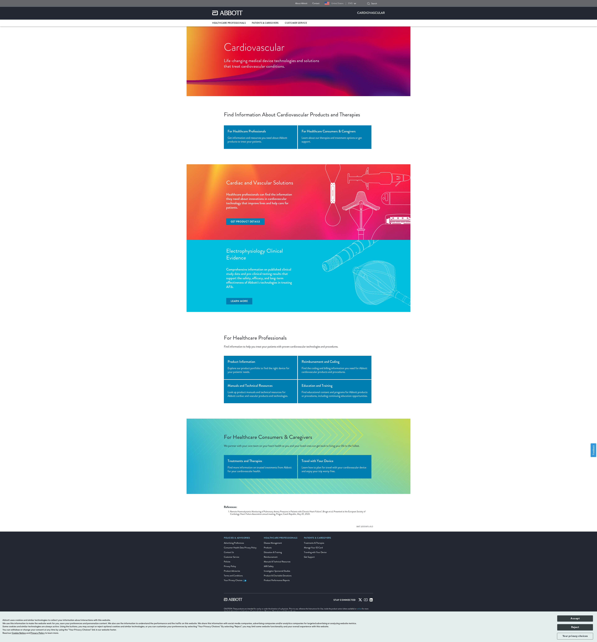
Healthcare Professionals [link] (229, 22)
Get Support (309, 557)
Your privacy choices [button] (575, 636)
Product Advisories (232, 571)
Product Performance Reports (277, 580)
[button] (368, 3)
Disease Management (273, 543)
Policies (227, 561)
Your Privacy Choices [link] (233, 580)
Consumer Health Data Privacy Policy (240, 547)
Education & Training (273, 552)
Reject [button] (575, 627)
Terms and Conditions (233, 575)
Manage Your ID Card (313, 547)
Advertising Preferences (234, 543)
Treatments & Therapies (314, 543)
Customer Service (231, 557)
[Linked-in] (371, 600)
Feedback (593, 450)
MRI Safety (269, 566)
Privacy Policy (230, 566)
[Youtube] (366, 600)
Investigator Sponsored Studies (277, 571)
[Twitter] (360, 600)
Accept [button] (575, 618)
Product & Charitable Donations (278, 575)
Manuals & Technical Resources (277, 561)
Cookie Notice (19, 633)
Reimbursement (271, 557)
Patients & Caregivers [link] (265, 22)
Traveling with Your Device (315, 552)
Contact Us (229, 552)
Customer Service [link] (296, 22)
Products (268, 547)
